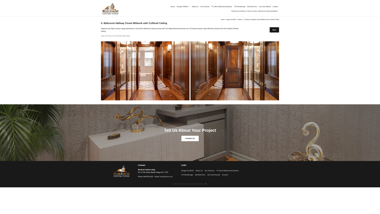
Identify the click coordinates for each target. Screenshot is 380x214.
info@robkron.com (166, 177)
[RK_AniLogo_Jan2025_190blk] (121, 165)
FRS (206, 184)
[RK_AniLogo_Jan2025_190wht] (110, 2)
